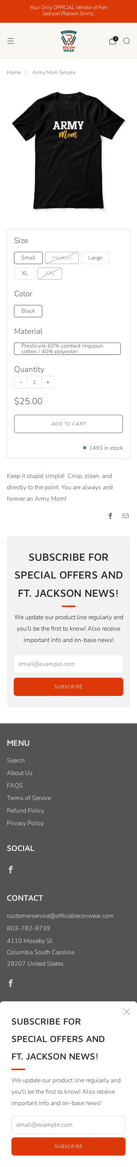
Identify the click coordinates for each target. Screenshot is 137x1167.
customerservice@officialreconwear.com (60, 916)
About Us (20, 773)
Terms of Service (29, 798)
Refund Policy (25, 810)
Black (28, 311)
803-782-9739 (28, 928)
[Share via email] (125, 515)
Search (16, 760)
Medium (62, 257)
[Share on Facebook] (110, 515)
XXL (50, 273)
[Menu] (10, 41)
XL (25, 273)
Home (14, 72)
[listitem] (68, 11)
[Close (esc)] (126, 1011)
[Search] (126, 40)
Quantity (29, 369)
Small (28, 257)
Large (95, 257)
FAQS (15, 785)
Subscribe (68, 1146)
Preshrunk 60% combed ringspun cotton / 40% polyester (62, 349)
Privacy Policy (25, 823)
